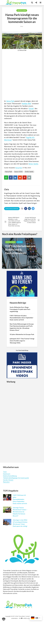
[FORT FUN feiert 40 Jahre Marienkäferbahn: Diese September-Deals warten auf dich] (7, 497)
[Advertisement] (22, 75)
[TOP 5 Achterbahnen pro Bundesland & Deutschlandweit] (22, 253)
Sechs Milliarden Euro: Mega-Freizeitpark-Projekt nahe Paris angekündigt (20, 309)
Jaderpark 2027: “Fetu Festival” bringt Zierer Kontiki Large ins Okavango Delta (22, 341)
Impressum (6, 474)
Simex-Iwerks (33, 164)
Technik (19, 242)
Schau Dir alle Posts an (12, 208)
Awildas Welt (26, 104)
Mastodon (6, 482)
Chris (21, 26)
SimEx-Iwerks (29, 172)
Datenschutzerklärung (10, 476)
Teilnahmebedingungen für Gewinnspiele (16, 478)
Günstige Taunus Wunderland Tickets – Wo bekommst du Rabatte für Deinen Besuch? (20, 512)
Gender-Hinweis (8, 480)
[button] (3, 619)
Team (5, 472)
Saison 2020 (18, 172)
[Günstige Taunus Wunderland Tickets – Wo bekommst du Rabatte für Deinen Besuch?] (7, 509)
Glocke (31, 109)
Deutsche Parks (21, 10)
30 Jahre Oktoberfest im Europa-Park (22, 334)
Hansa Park (10, 101)
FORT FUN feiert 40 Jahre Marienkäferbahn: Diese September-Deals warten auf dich (22, 318)
